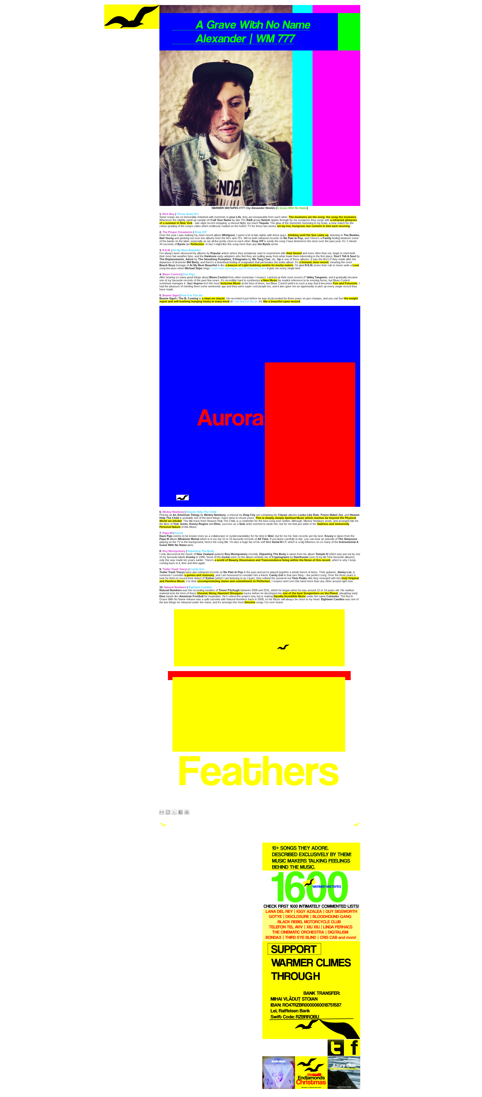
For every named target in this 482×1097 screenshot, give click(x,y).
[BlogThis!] (167, 812)
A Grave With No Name (292, 207)
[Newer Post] (163, 825)
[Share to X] (174, 812)
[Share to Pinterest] (186, 812)
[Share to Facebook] (180, 812)
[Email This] (161, 812)
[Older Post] (356, 825)
